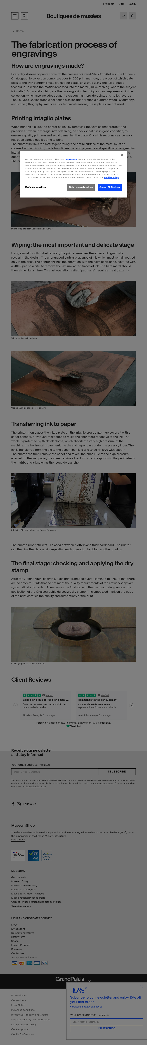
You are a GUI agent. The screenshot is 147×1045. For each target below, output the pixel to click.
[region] (73, 174)
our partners (71, 159)
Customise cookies (35, 187)
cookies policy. (111, 177)
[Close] (122, 155)
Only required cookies (81, 187)
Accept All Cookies (109, 187)
